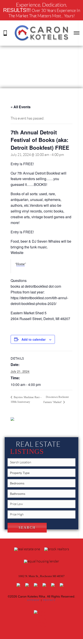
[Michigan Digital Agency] (41, 619)
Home (20, 264)
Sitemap (33, 600)
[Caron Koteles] (41, 33)
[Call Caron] (5, 33)
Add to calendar (33, 339)
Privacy (49, 600)
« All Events (21, 106)
